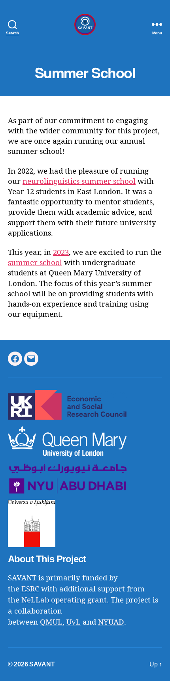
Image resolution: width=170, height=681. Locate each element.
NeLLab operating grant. (65, 600)
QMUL (51, 622)
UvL (73, 622)
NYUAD (111, 622)
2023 (61, 252)
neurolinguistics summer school (79, 181)
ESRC (30, 589)
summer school (35, 263)
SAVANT (42, 664)
